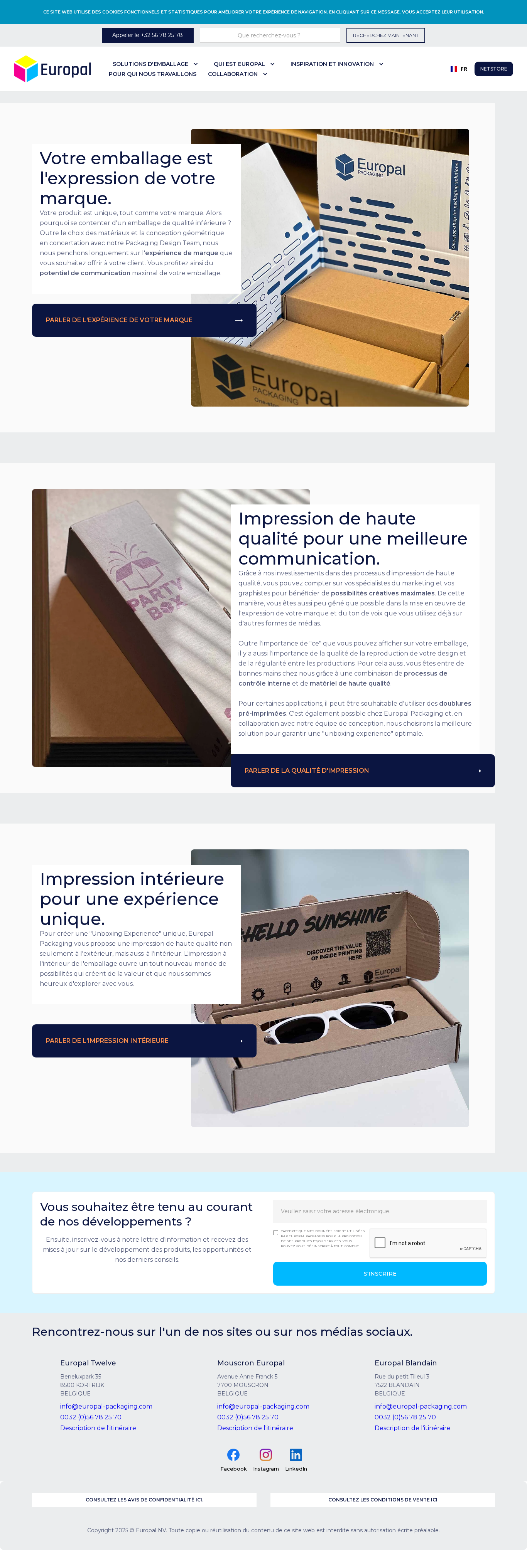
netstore (493, 69)
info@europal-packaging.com (106, 1406)
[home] (52, 68)
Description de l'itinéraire (98, 1428)
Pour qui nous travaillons (152, 74)
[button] (157, 64)
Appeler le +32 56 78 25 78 (147, 35)
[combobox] (456, 69)
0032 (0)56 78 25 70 (91, 1417)
